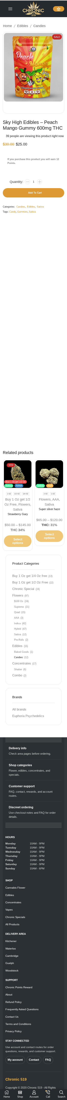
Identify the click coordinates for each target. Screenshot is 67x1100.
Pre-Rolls (19, 639)
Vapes (9, 909)
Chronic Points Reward (18, 987)
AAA (16, 617)
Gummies (22, 211)
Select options (17, 541)
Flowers (24, 504)
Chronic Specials (15, 917)
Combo (17, 675)
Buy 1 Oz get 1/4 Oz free (29, 576)
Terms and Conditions (18, 1024)
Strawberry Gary (18, 514)
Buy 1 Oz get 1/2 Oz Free (30, 582)
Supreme (19, 606)
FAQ (48, 1059)
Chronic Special (23, 589)
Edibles (22, 26)
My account (15, 1059)
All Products (12, 924)
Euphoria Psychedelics (28, 716)
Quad (17, 612)
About (8, 994)
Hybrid (17, 628)
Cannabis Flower (15, 887)
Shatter (18, 669)
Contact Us (11, 1016)
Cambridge (11, 955)
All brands (19, 709)
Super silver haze (49, 509)
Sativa (40, 206)
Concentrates (21, 663)
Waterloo (10, 948)
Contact (34, 1059)
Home (7, 26)
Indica (17, 623)
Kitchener (11, 941)
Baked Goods (21, 651)
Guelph (9, 963)
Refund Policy (13, 1002)
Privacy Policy (13, 1031)
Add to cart (35, 192)
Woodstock (11, 970)
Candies (39, 26)
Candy (12, 211)
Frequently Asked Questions (22, 1009)
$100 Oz (18, 601)
